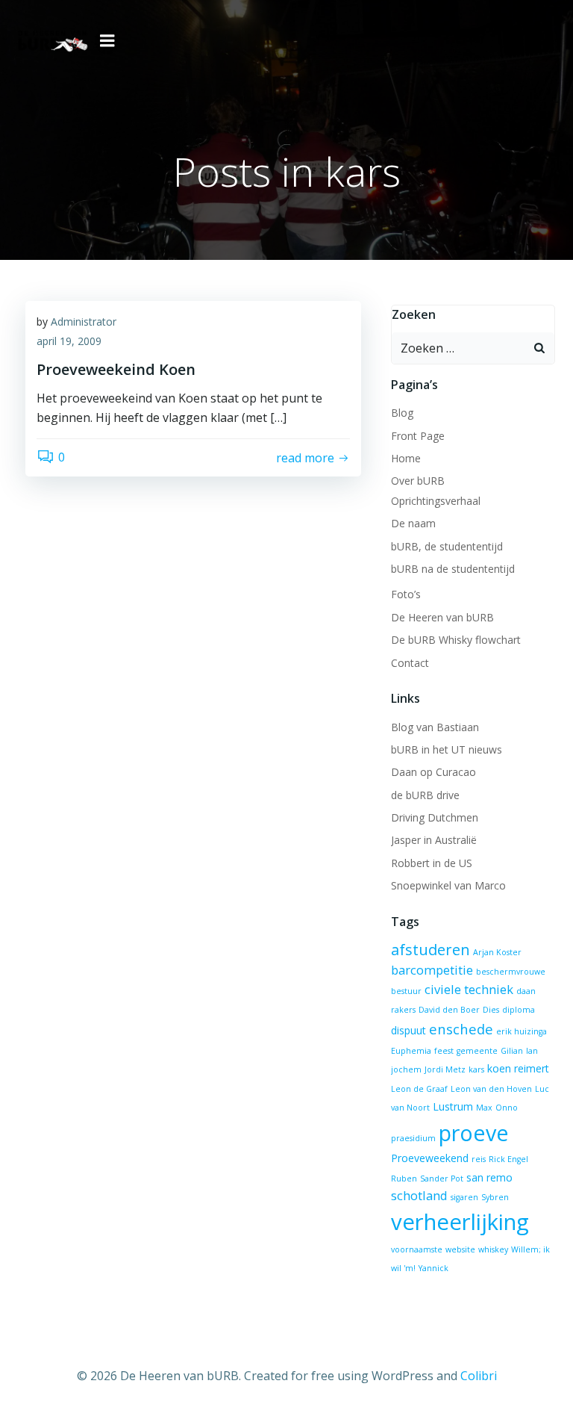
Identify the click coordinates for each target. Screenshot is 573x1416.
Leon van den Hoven (491, 1089)
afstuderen (430, 950)
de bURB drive (425, 795)
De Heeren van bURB (442, 617)
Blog (402, 413)
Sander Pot (441, 1178)
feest (444, 1051)
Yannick (433, 1268)
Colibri (478, 1375)
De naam (413, 523)
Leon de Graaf (419, 1089)
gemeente (477, 1051)
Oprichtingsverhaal (435, 501)
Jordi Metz (445, 1069)
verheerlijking (460, 1222)
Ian (532, 1051)
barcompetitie (432, 969)
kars (476, 1069)
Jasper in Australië (434, 840)
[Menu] (107, 41)
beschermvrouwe (510, 971)
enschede (461, 1028)
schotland (419, 1195)
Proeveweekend (430, 1158)
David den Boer (449, 1009)
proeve (474, 1132)
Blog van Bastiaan (435, 727)
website (460, 1249)
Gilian (512, 1051)
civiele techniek (469, 989)
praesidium (413, 1138)
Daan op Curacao (433, 772)
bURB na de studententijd (453, 569)
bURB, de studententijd (447, 546)
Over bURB (418, 480)
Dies (491, 1009)
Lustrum (453, 1106)
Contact (410, 663)
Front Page (418, 436)
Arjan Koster (497, 952)
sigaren (464, 1197)
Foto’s (406, 594)
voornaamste (416, 1249)
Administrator (83, 321)
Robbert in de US (431, 863)
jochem (406, 1069)
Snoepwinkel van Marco (448, 885)
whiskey (493, 1249)
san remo (489, 1177)
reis (479, 1159)
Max (484, 1107)
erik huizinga (521, 1031)
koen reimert (518, 1068)
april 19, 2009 (69, 341)
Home (406, 458)
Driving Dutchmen (434, 817)
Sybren (495, 1197)
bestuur (406, 991)
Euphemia (411, 1051)
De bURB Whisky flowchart (456, 640)
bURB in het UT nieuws (446, 749)
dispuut (408, 1030)
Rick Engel (508, 1159)
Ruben (404, 1178)
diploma (518, 1009)
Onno (506, 1107)
